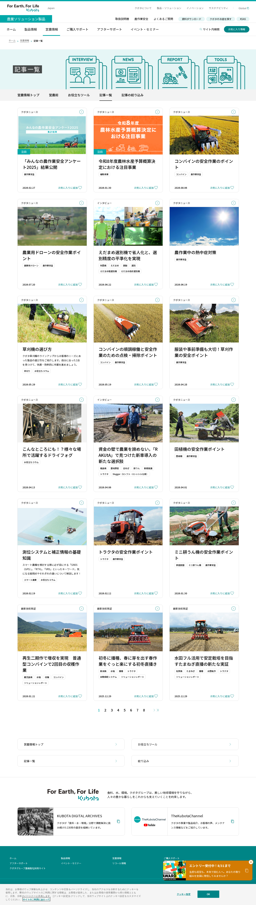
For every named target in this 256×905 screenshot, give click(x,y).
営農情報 (24, 40)
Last (157, 710)
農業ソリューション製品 (26, 18)
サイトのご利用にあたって (36, 899)
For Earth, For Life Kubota (23, 8)
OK (208, 894)
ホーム (12, 40)
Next (154, 710)
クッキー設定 (184, 894)
